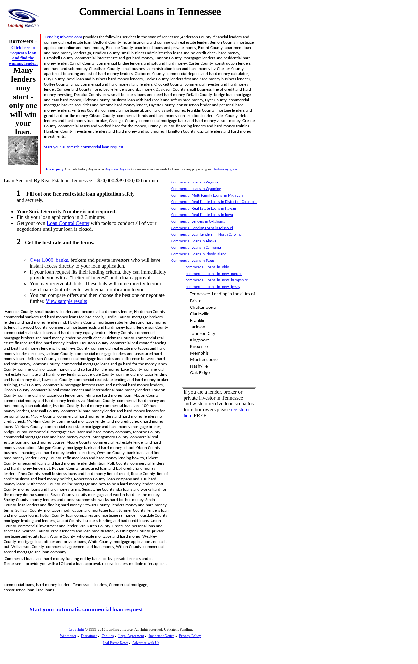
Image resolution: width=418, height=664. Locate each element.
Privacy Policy (190, 636)
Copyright (76, 629)
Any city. (125, 169)
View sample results (66, 301)
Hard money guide (225, 169)
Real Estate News (115, 643)
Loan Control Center (68, 223)
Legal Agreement (131, 636)
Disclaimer (89, 636)
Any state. (112, 169)
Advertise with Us (145, 643)
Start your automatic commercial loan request (83, 147)
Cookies (108, 636)
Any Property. (55, 169)
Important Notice (161, 636)
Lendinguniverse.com (64, 37)
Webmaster (68, 636)
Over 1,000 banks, (49, 260)
